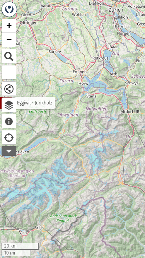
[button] (9, 26)
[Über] (9, 121)
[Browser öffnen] (9, 105)
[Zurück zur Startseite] (9, 9)
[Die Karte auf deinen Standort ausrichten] (9, 137)
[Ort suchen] (9, 56)
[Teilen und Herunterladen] (9, 89)
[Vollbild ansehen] (9, 72)
